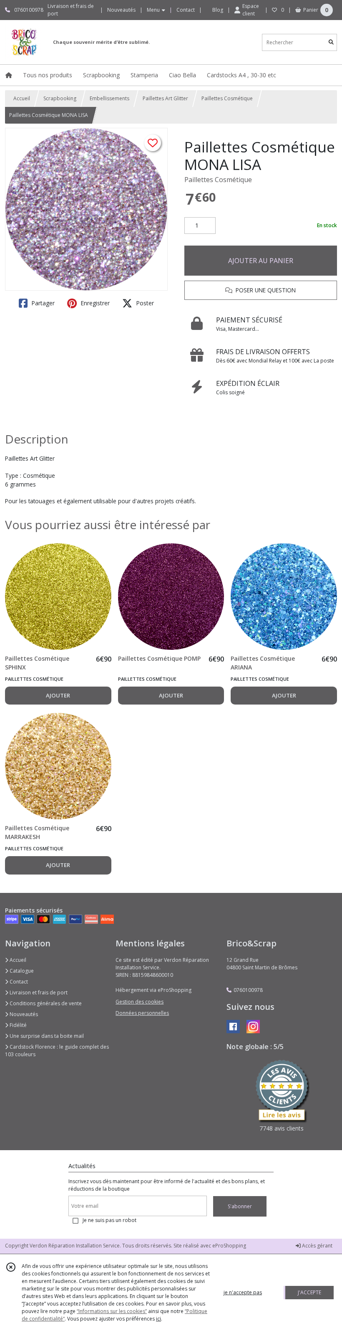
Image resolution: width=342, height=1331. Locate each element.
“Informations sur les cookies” (112, 1311)
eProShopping (229, 1245)
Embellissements (109, 98)
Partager (42, 303)
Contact (185, 9)
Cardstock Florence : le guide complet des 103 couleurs (57, 1050)
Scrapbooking (59, 98)
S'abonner (240, 1206)
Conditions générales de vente (45, 1003)
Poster (144, 303)
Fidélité (17, 1025)
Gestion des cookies (139, 1001)
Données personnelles (142, 1013)
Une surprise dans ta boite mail (46, 1035)
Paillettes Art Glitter (165, 98)
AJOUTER (58, 695)
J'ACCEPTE (309, 1292)
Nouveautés (23, 1014)
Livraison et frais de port (38, 992)
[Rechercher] (331, 42)
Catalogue (21, 970)
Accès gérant (316, 1245)
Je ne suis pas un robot (109, 1220)
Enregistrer (94, 303)
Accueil (21, 98)
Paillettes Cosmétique (227, 98)
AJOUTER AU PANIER (260, 260)
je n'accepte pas (243, 1292)
